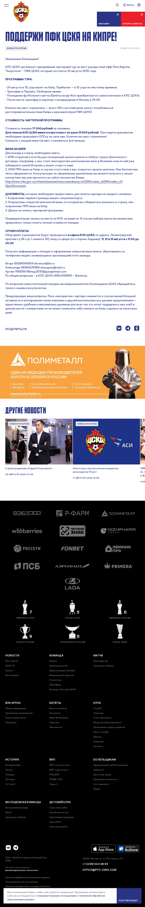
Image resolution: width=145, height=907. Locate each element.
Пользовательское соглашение (21, 882)
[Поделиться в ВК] (119, 329)
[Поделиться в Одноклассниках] (137, 329)
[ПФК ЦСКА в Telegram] (16, 848)
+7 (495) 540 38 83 (95, 864)
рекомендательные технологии (21, 870)
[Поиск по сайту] (117, 5)
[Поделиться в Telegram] (128, 329)
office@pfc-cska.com (99, 869)
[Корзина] (139, 5)
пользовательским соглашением (57, 895)
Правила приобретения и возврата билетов (27, 886)
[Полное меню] (6, 5)
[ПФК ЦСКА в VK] (8, 848)
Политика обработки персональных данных (27, 877)
